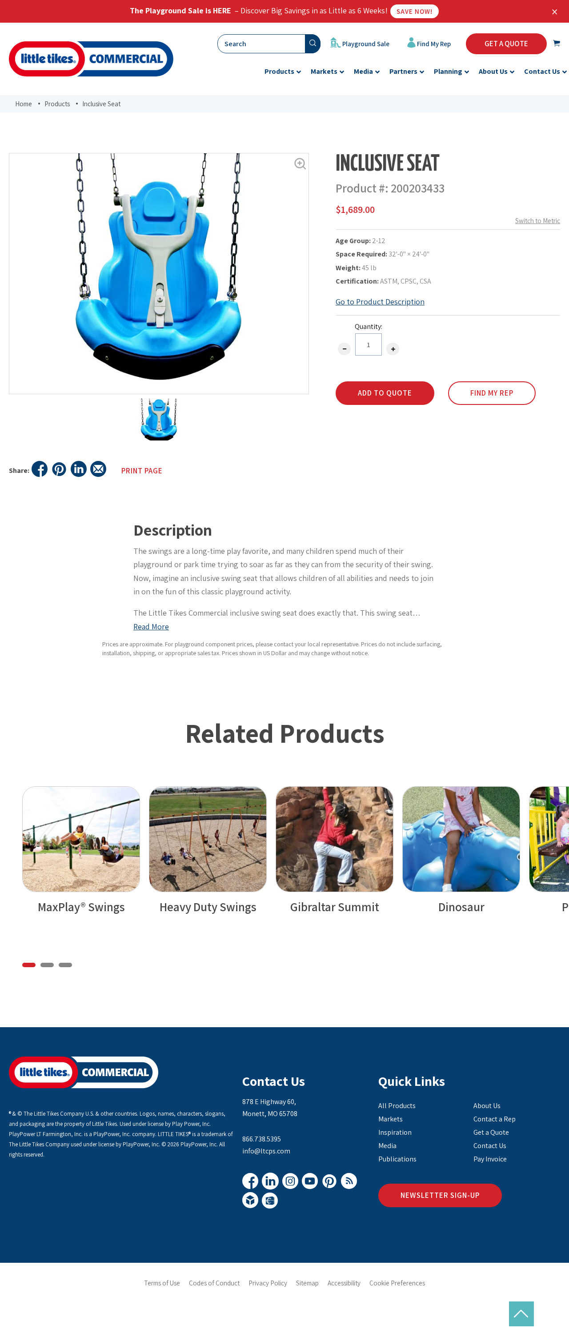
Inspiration (395, 1132)
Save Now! (415, 11)
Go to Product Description (380, 301)
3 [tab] (65, 965)
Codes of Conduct (214, 1283)
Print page (142, 471)
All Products (397, 1105)
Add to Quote (385, 393)
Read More (151, 626)
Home (23, 103)
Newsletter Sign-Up (440, 1195)
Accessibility (344, 1283)
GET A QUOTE (506, 43)
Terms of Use (162, 1283)
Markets (390, 1119)
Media (387, 1145)
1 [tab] (29, 965)
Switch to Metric (537, 220)
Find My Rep (433, 44)
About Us (487, 1105)
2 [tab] (47, 965)
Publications (397, 1159)
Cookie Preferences (397, 1283)
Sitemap (307, 1283)
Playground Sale (365, 44)
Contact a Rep (494, 1119)
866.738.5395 (261, 1139)
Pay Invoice (490, 1159)
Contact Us (273, 1081)
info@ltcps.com (266, 1151)
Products (57, 103)
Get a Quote (491, 1132)
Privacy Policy (267, 1283)
